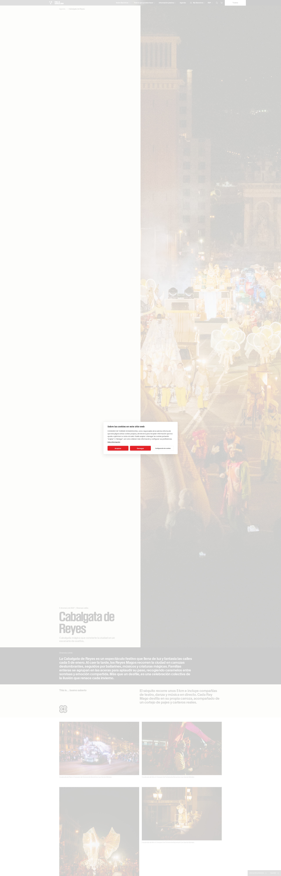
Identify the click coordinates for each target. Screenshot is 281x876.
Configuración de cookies (163, 448)
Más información (114, 442)
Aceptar (118, 448)
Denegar (140, 448)
